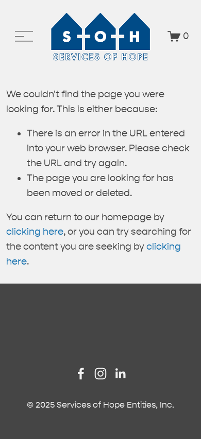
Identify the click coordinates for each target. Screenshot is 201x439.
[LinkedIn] (120, 373)
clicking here (34, 231)
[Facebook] (81, 373)
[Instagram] (100, 373)
